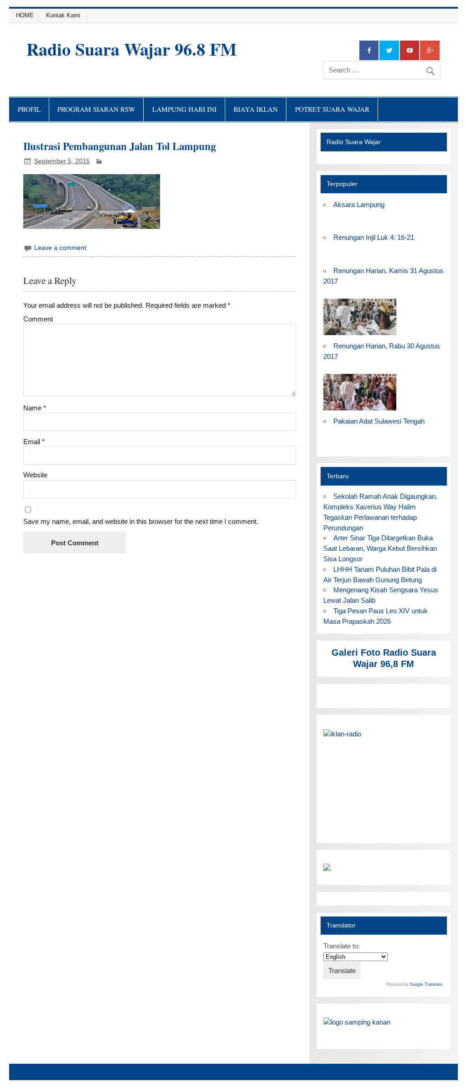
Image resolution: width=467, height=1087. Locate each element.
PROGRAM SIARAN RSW (96, 109)
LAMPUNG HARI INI (184, 109)
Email (34, 441)
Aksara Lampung (358, 204)
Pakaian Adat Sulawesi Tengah (379, 421)
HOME (25, 15)
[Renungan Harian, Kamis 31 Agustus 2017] (359, 335)
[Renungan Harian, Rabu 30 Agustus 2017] (359, 410)
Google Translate (426, 984)
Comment (38, 319)
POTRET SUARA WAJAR (332, 109)
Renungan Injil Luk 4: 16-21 (373, 237)
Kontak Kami (63, 15)
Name (34, 407)
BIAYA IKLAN (256, 109)
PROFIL (29, 109)
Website (35, 474)
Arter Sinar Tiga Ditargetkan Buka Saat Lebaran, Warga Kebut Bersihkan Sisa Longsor (380, 548)
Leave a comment (60, 247)
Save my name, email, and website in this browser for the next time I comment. (140, 521)
